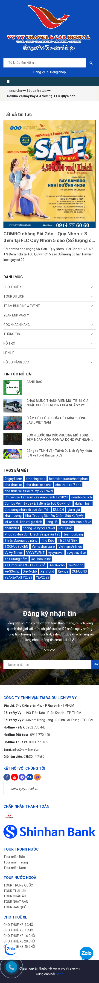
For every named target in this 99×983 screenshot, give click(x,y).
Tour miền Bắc (14, 857)
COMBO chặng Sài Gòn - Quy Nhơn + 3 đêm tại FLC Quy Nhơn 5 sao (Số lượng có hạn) (49, 237)
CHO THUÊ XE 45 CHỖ (19, 946)
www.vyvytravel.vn (24, 789)
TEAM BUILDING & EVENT (21, 306)
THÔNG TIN (11, 334)
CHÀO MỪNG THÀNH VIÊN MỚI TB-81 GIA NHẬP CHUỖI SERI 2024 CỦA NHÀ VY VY (57, 403)
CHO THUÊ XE (13, 287)
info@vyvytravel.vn (26, 749)
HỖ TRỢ (9, 343)
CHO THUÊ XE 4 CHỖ (18, 925)
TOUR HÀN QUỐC (16, 907)
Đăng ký (39, 72)
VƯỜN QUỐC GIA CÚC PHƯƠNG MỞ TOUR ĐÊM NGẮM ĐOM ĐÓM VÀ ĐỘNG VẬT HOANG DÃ (59, 437)
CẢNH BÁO (34, 382)
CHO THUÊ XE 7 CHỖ (18, 930)
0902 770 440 (36, 727)
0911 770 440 (40, 735)
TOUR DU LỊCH (13, 296)
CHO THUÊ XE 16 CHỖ (19, 936)
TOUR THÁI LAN (14, 891)
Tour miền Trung (15, 862)
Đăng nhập (58, 72)
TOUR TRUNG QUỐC (18, 885)
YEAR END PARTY (16, 315)
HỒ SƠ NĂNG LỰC (16, 362)
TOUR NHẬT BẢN (15, 902)
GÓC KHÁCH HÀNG (16, 325)
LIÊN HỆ (8, 353)
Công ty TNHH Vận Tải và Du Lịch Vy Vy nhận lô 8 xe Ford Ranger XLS (59, 453)
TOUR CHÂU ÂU (14, 896)
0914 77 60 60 (39, 742)
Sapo (59, 974)
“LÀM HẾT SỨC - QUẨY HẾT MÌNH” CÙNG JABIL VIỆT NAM (56, 420)
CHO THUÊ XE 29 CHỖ (19, 941)
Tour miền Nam (14, 868)
